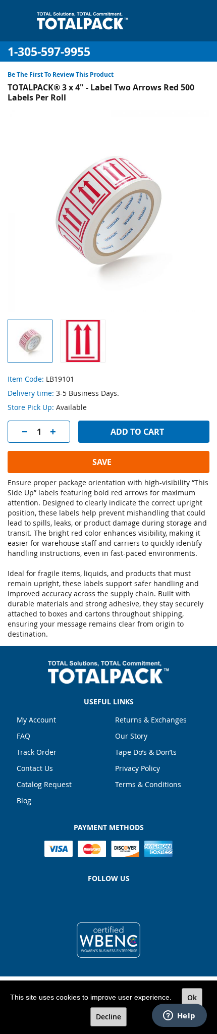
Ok (192, 997)
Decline (108, 1016)
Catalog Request (44, 784)
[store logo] (82, 20)
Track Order (37, 752)
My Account (36, 720)
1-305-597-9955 (49, 52)
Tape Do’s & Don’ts (146, 752)
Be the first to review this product (61, 74)
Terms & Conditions (148, 784)
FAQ (23, 736)
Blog (24, 800)
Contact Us (35, 768)
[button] (83, 341)
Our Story (131, 736)
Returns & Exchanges (151, 720)
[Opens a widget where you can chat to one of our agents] (179, 1016)
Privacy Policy (137, 768)
